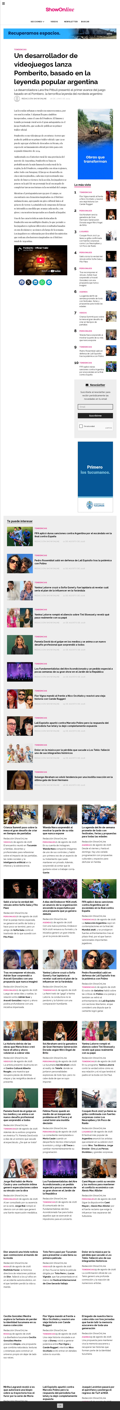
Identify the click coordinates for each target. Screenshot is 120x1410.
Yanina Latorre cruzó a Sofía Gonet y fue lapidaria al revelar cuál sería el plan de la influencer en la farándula (71, 589)
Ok (60, 1405)
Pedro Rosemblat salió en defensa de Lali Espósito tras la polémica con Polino (73, 562)
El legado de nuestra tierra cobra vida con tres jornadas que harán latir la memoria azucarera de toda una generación (98, 1322)
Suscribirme (95, 415)
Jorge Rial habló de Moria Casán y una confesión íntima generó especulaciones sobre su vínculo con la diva (21, 1186)
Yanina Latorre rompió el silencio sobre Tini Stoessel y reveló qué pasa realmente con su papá (72, 616)
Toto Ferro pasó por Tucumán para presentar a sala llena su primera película (60, 1254)
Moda (6, 1267)
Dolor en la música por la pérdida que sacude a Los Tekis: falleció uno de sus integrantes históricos (72, 751)
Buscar (85, 22)
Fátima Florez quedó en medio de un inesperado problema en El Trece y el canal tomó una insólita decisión (57, 1117)
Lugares (86, 1132)
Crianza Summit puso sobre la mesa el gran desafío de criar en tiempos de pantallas (20, 830)
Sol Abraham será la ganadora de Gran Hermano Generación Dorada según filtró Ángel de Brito (60, 1048)
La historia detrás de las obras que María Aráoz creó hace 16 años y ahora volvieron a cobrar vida (19, 1048)
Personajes (49, 842)
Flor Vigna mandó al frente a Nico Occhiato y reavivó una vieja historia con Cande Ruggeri (70, 697)
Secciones (37, 22)
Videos (54, 22)
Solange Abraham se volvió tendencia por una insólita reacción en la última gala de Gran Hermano (74, 779)
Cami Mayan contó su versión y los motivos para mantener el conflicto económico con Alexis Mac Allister (98, 1186)
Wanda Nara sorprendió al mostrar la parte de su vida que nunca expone (58, 830)
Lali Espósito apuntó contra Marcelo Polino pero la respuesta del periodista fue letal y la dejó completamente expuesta (72, 724)
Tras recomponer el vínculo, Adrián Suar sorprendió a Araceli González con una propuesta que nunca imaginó (21, 977)
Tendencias (20, 50)
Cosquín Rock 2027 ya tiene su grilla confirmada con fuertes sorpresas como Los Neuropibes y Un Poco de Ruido (99, 1117)
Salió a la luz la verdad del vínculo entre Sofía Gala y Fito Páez (21, 904)
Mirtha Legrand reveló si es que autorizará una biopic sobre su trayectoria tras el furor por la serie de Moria (19, 1391)
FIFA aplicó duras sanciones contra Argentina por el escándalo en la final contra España (73, 535)
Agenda (86, 845)
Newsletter (71, 22)
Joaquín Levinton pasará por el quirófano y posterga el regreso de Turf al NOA (98, 1390)
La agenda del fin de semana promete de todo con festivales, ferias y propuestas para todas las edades (99, 832)
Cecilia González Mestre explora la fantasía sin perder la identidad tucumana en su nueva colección (20, 1321)
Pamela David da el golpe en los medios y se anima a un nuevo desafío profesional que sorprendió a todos (70, 643)
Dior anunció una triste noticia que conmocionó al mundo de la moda (21, 1254)
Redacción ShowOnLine (34, 99)
